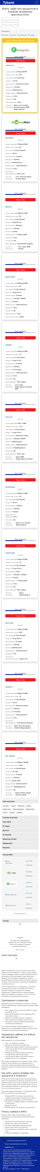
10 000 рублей (27, 994)
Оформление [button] (7, 843)
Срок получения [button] (8, 801)
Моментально (7, 809)
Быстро (29, 806)
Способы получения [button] (10, 817)
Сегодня (12, 812)
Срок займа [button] (7, 822)
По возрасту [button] (7, 835)
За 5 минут (6, 806)
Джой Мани (10, 277)
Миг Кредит (10, 756)
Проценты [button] (6, 847)
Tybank (8, 2)
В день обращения (18, 809)
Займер (8, 345)
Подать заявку (20, 61)
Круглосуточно (30, 809)
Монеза (8, 206)
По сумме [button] (6, 826)
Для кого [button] (6, 830)
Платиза (8, 417)
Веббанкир (10, 487)
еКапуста (10, 65)
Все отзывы (20, 949)
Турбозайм (10, 553)
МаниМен (9, 138)
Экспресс (19, 812)
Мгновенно (21, 806)
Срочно (13, 806)
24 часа (5, 812)
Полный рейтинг (20, 913)
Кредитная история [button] (10, 839)
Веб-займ (9, 623)
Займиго (9, 687)
